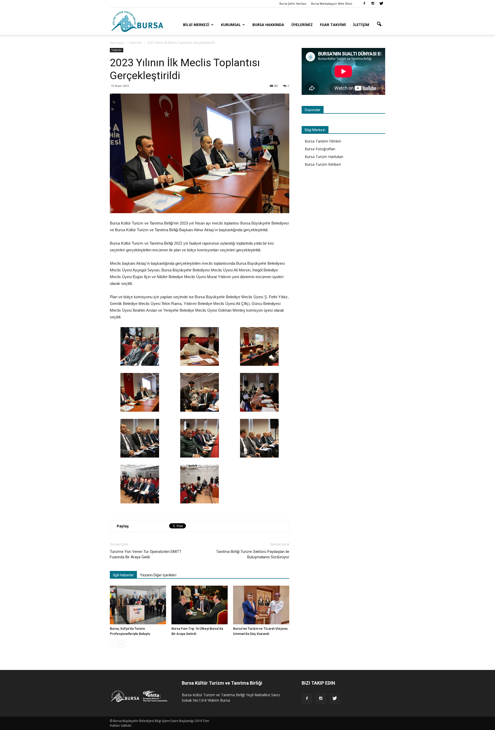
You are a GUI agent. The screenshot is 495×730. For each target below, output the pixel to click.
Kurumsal (231, 24)
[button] (379, 24)
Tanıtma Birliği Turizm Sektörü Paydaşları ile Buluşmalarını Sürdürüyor (252, 554)
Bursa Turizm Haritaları (324, 156)
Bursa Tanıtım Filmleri (323, 141)
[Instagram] (373, 3)
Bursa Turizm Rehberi (323, 164)
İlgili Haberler (123, 575)
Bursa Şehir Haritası (292, 3)
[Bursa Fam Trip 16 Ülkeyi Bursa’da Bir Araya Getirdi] (199, 605)
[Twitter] (381, 3)
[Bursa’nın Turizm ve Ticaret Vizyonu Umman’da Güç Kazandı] (261, 605)
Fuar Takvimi (333, 24)
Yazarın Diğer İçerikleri (158, 575)
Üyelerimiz (302, 24)
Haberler (116, 50)
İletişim (361, 24)
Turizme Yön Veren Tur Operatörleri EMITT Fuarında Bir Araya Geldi (146, 554)
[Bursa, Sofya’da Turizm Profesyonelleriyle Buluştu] (138, 605)
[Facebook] (364, 3)
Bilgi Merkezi (196, 24)
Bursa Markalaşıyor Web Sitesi (331, 3)
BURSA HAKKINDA (268, 24)
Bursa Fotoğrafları (320, 148)
